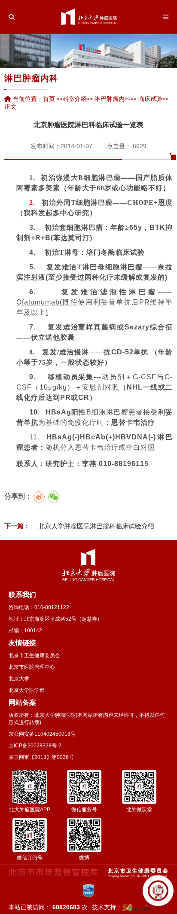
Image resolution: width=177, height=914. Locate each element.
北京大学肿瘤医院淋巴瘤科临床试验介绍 (95, 526)
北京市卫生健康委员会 (34, 655)
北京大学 (19, 679)
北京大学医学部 (27, 690)
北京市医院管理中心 (32, 667)
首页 (49, 98)
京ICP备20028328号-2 (35, 746)
